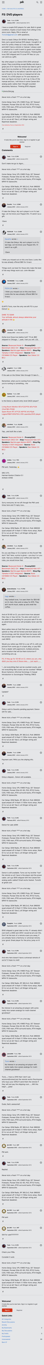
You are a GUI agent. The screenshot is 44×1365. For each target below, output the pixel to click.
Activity (4, 1325)
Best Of (4, 1342)
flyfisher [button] (9, 394)
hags (7, 596)
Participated (6, 1336)
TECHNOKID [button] (10, 281)
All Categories (6, 1319)
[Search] (37, 2)
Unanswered (22, 1339)
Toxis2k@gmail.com (9, 35)
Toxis (7, 1061)
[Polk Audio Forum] (22, 2)
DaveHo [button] (9, 204)
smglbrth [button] (10, 368)
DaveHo (8, 239)
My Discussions (7, 1330)
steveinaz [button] (10, 330)
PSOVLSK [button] (10, 231)
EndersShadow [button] (11, 589)
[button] (41, 15)
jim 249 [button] (9, 1145)
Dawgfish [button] (10, 923)
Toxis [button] (8, 20)
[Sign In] (41, 2)
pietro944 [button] (10, 1053)
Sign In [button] (15, 146)
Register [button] (28, 146)
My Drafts (22, 1333)
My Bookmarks (22, 1328)
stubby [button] (9, 460)
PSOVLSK (8, 288)
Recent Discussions (8, 1322)
